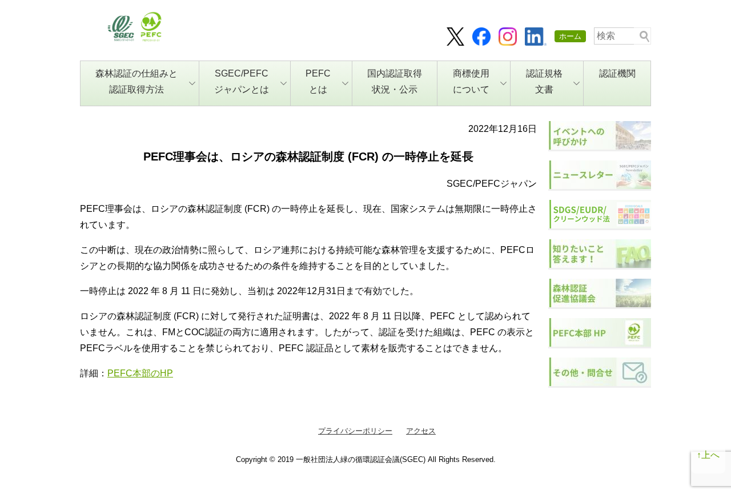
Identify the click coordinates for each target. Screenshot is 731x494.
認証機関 (617, 73)
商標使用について (471, 81)
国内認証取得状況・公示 (394, 81)
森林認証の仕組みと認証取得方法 (136, 81)
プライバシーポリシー (355, 431)
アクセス (421, 431)
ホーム (570, 36)
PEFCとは (318, 81)
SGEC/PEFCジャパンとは (241, 81)
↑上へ (708, 455)
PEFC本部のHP (140, 373)
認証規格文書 (544, 81)
